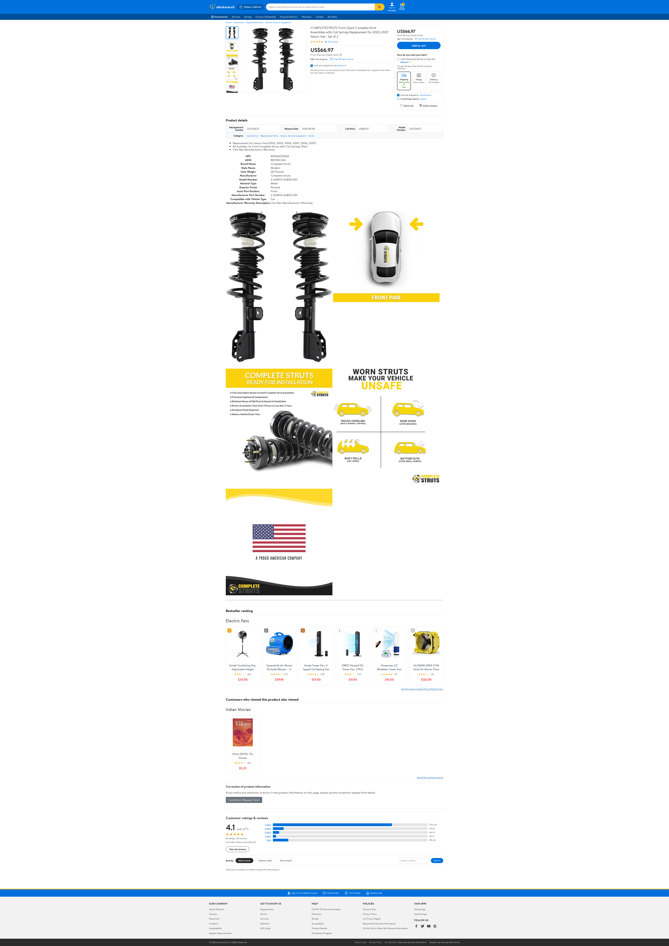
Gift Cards (265, 928)
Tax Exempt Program (322, 933)
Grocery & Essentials (266, 16)
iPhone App (420, 909)
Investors (213, 923)
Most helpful (286, 860)
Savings (247, 16)
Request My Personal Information (379, 923)
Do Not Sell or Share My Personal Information (385, 928)
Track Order (355, 893)
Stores (263, 914)
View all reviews (237, 849)
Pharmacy (307, 16)
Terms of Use (369, 909)
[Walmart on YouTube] (429, 926)
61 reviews (333, 41)
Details (423, 99)
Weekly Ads (376, 893)
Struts (311, 135)
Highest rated (265, 860)
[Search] (380, 6)
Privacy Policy (370, 914)
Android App (420, 914)
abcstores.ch (340, 65)
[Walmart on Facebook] (416, 926)
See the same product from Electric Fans (422, 689)
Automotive (238, 22)
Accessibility (318, 923)
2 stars (268, 836)
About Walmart (216, 909)
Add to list (408, 105)
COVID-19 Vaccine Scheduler (326, 909)
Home (228, 22)
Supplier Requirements (220, 933)
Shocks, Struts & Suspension (278, 22)
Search (437, 860)
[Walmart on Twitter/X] (422, 926)
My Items (332, 16)
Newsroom (214, 918)
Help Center (333, 893)
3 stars (268, 832)
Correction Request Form (244, 800)
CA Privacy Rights (371, 918)
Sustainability (215, 928)
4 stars (268, 828)
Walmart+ (265, 923)
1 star (268, 840)
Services (236, 16)
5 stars (268, 824)
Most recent (244, 860)
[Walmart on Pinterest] (435, 926)
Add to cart (419, 45)
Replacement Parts (255, 22)
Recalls (315, 918)
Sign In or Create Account (304, 893)
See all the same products (430, 777)
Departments (221, 16)
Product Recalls (319, 928)
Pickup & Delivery (289, 16)
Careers (320, 16)
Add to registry (430, 105)
